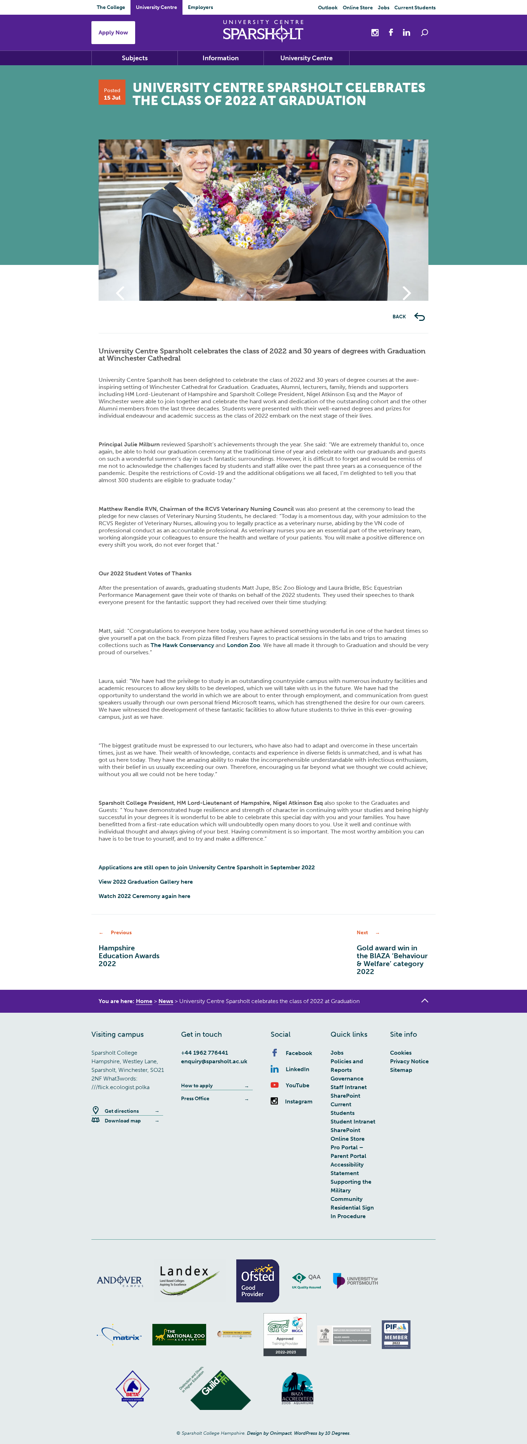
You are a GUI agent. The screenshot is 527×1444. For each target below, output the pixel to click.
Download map (123, 1121)
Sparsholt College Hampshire (263, 31)
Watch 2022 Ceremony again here (145, 896)
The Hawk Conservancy (182, 645)
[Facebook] (387, 32)
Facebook (299, 1053)
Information (221, 58)
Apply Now (113, 32)
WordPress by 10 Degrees (322, 1433)
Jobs (383, 8)
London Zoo (243, 645)
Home (144, 1001)
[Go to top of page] (424, 1000)
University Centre (156, 7)
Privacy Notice (409, 1061)
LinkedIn (297, 1069)
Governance (347, 1078)
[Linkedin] (403, 32)
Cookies (401, 1052)
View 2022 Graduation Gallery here (146, 881)
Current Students (415, 8)
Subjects (135, 58)
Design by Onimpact (269, 1433)
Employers (200, 7)
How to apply (197, 1086)
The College (111, 7)
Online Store (358, 8)
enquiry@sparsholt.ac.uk (214, 1061)
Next (407, 300)
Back (400, 317)
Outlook (328, 8)
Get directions (122, 1111)
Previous (120, 300)
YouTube (297, 1085)
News (165, 1001)
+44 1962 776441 (204, 1052)
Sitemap (401, 1070)
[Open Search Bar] (424, 33)
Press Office (195, 1099)
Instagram (299, 1101)
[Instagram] (375, 32)
